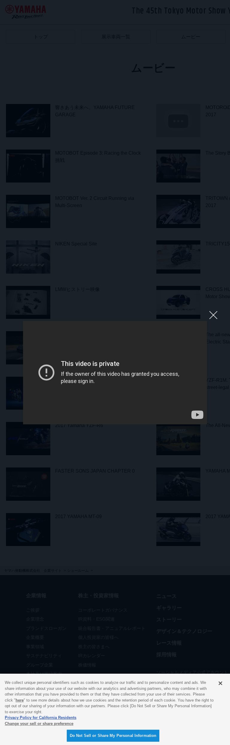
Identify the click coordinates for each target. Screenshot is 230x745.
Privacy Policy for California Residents (40, 717)
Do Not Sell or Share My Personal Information (113, 735)
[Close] (220, 683)
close (213, 315)
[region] (115, 709)
